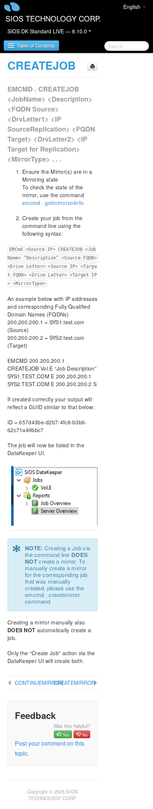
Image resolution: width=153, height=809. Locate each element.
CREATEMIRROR (74, 682)
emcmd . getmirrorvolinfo (53, 202)
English (132, 6)
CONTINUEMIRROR (39, 682)
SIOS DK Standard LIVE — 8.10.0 (47, 31)
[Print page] (92, 66)
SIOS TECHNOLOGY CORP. (53, 18)
